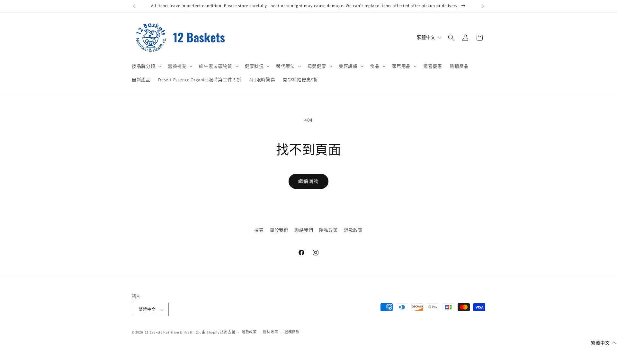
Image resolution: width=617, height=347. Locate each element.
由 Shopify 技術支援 (218, 332)
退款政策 (353, 230)
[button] (146, 66)
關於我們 (279, 230)
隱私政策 (328, 230)
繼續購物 (308, 181)
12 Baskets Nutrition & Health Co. (173, 332)
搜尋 (259, 230)
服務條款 (292, 332)
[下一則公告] (483, 6)
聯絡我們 (303, 230)
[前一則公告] (134, 6)
